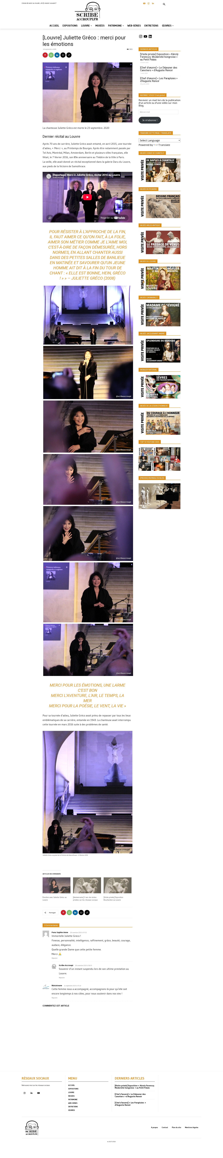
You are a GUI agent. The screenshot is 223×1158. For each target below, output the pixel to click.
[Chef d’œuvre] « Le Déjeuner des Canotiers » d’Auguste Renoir (158, 69)
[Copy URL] (68, 55)
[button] (164, 4)
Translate (164, 145)
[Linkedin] (153, 3)
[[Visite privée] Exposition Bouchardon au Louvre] (118, 885)
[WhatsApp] (51, 55)
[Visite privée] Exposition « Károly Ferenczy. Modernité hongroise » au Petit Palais (159, 57)
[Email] (63, 55)
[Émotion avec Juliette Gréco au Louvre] (56, 885)
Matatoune (57, 985)
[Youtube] (38, 1093)
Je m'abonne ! (149, 120)
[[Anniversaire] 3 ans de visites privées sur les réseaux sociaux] (87, 885)
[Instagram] (148, 3)
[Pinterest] (45, 55)
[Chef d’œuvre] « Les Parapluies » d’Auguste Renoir (158, 79)
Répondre (54, 958)
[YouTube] (144, 3)
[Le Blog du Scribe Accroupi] (88, 11)
